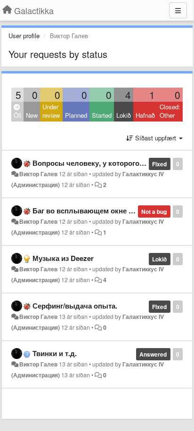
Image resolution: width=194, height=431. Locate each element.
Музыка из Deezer (63, 258)
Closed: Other (170, 111)
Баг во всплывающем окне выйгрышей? (103, 210)
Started (102, 115)
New (32, 115)
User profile (24, 35)
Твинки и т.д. (54, 353)
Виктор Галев (38, 174)
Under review (51, 111)
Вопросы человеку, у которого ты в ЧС (100, 163)
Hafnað (145, 115)
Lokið (123, 115)
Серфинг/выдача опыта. (74, 306)
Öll (17, 115)
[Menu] (178, 10)
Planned (76, 115)
